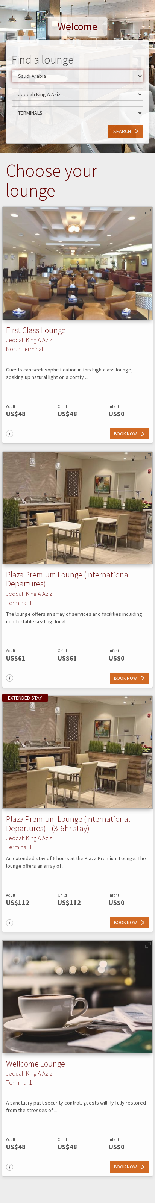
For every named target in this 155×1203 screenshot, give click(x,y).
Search (122, 131)
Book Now (125, 433)
